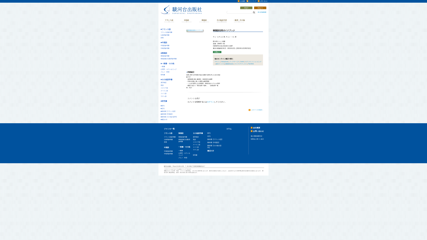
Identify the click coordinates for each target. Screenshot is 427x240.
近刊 (163, 108)
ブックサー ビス (234, 61)
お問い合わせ (263, 1)
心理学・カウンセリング (169, 69)
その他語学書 (222, 20)
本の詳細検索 (262, 12)
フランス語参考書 (166, 32)
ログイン (210, 102)
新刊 (163, 106)
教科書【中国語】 (167, 114)
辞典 (162, 38)
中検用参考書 (165, 48)
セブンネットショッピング (253, 61)
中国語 (187, 20)
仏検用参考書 (165, 35)
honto (242, 61)
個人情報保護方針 (256, 136)
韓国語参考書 (165, 56)
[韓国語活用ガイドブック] (194, 30)
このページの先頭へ (257, 110)
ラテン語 (163, 96)
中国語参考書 (165, 45)
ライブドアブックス (241, 64)
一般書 (163, 66)
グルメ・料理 (165, 72)
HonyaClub (224, 61)
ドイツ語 (163, 93)
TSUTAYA (251, 64)
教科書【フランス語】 (169, 111)
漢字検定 (163, 82)
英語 (162, 85)
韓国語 (204, 20)
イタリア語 (164, 88)
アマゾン (217, 61)
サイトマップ (252, 1)
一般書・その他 (239, 20)
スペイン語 (164, 91)
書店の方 (164, 119)
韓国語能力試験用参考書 (169, 59)
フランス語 (169, 20)
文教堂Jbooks (229, 64)
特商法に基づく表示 (257, 139)
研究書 (163, 75)
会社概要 (242, 1)
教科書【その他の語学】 (169, 117)
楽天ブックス (220, 64)
